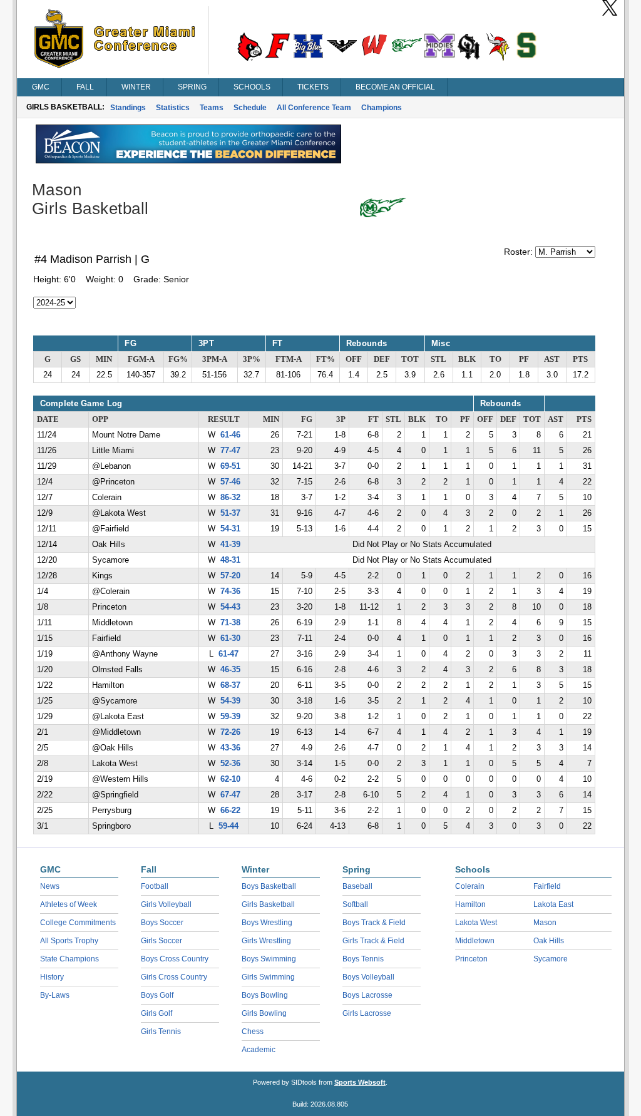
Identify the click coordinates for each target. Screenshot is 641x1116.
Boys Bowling (265, 995)
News (49, 886)
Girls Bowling (264, 1013)
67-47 (230, 795)
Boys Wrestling (267, 922)
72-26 (230, 732)
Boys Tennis (363, 959)
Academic (258, 1049)
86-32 (230, 497)
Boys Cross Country (174, 959)
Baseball (357, 886)
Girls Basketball (268, 904)
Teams (211, 107)
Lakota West (476, 922)
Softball (355, 904)
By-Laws (54, 995)
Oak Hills (548, 940)
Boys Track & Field (374, 922)
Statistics (173, 107)
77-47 (230, 450)
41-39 (230, 544)
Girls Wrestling (266, 940)
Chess (253, 1031)
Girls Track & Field (373, 940)
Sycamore (550, 959)
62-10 (230, 779)
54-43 (230, 607)
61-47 (228, 654)
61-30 (230, 638)
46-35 (230, 669)
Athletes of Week (68, 904)
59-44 (228, 826)
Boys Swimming (269, 959)
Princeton (471, 959)
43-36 (230, 748)
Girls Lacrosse (366, 1013)
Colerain (470, 886)
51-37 (230, 513)
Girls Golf (156, 1013)
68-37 (230, 685)
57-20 (230, 575)
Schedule (250, 107)
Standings (128, 107)
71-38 (230, 622)
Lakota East (553, 904)
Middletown (475, 940)
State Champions (69, 959)
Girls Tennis (161, 1031)
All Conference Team (314, 107)
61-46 (230, 435)
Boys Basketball (269, 886)
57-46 (230, 482)
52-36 (230, 763)
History (52, 977)
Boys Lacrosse (367, 995)
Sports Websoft (360, 1082)
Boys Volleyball (368, 977)
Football (154, 886)
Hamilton (470, 904)
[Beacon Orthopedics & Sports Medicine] (188, 160)
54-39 (230, 701)
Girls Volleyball (166, 904)
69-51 (230, 466)
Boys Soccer (162, 922)
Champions (381, 107)
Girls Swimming (268, 977)
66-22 (230, 810)
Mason (544, 922)
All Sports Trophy (69, 940)
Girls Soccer (161, 940)
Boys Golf (157, 995)
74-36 (230, 591)
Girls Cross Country (174, 977)
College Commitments (78, 922)
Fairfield (547, 886)
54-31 (230, 529)
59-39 (230, 716)
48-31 (230, 560)
